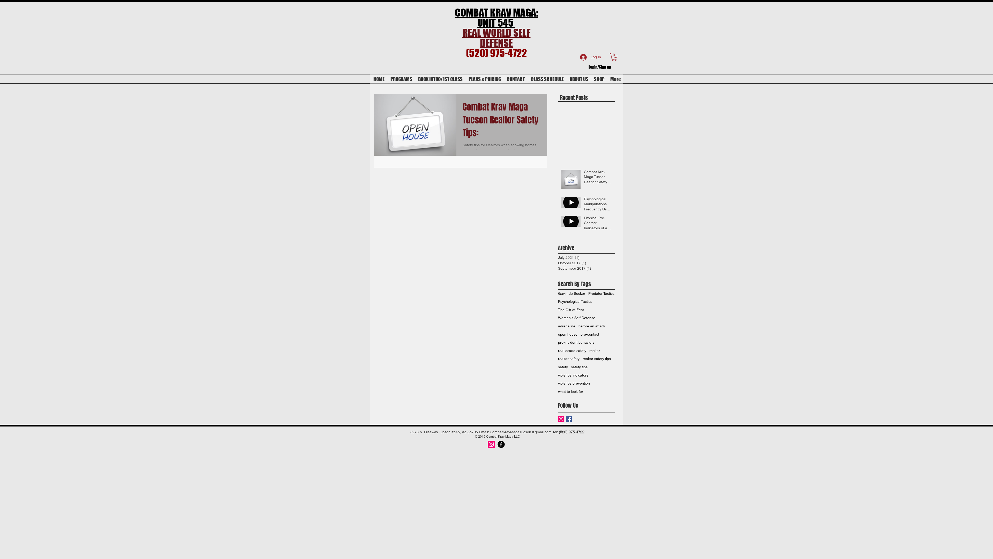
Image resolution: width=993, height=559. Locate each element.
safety (563, 367)
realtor (594, 351)
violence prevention (574, 383)
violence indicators (573, 375)
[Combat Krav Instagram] (561, 419)
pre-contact (590, 334)
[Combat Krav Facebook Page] (569, 419)
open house (567, 334)
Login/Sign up (600, 66)
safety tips (579, 367)
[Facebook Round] (501, 444)
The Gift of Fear (571, 310)
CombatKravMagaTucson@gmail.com (521, 432)
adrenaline (566, 326)
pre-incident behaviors (576, 342)
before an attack (591, 326)
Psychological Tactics (575, 301)
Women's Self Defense (576, 318)
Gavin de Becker (571, 293)
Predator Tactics (601, 293)
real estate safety (572, 351)
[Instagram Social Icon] (491, 444)
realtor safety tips (597, 359)
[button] (614, 57)
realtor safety (569, 359)
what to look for (570, 391)
